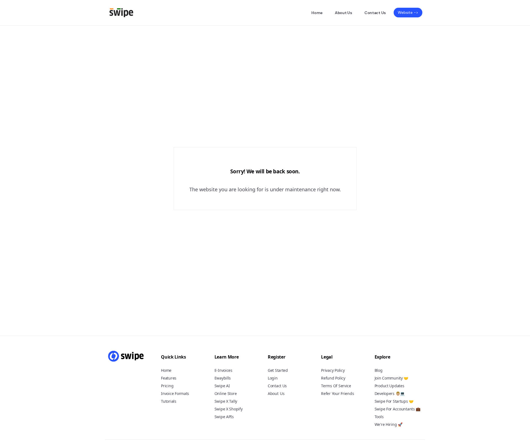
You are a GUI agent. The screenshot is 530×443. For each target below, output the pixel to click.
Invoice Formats (175, 393)
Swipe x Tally (225, 401)
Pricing (167, 385)
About (273, 393)
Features (168, 378)
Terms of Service (336, 385)
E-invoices (223, 370)
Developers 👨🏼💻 (390, 393)
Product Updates (389, 385)
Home (317, 12)
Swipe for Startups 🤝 (394, 401)
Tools (379, 416)
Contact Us (375, 12)
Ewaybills (222, 378)
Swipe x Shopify (228, 409)
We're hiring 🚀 (388, 424)
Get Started (278, 370)
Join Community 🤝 (392, 378)
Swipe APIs (224, 416)
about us (343, 12)
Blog (379, 370)
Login (273, 378)
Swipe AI (222, 385)
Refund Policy (333, 378)
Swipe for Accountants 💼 (398, 409)
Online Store (225, 393)
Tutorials (168, 401)
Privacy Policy (332, 370)
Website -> (408, 12)
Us (282, 393)
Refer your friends (337, 393)
